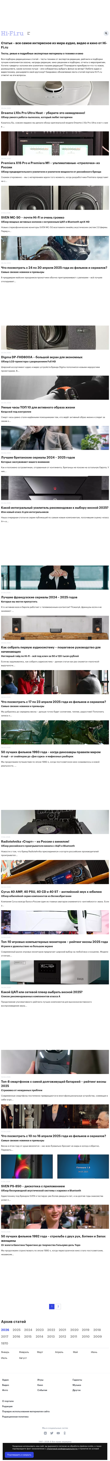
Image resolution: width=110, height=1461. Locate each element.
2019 (85, 1330)
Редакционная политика (15, 1417)
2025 (17, 1330)
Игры (40, 1380)
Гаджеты (77, 1380)
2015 (28, 1336)
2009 (97, 1336)
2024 (28, 1330)
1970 (4, 1343)
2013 (51, 1336)
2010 (86, 1336)
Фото (5, 1390)
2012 (62, 1336)
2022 (51, 1330)
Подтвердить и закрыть (19, 1455)
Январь (5, 1352)
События (42, 1390)
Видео (5, 1385)
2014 (39, 1336)
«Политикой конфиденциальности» (62, 1449)
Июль (4, 1358)
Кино (40, 1385)
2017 (4, 1336)
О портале (8, 1401)
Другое (77, 1390)
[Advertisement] (55, 305)
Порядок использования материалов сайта (26, 1411)
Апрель (59, 1352)
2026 (5, 1330)
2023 (40, 1330)
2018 (97, 1330)
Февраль (24, 1352)
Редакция (7, 1406)
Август (23, 1358)
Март (40, 1352)
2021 (62, 1330)
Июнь (94, 1352)
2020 (74, 1330)
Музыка (77, 1385)
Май (75, 1352)
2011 (73, 1336)
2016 (16, 1336)
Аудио (5, 1380)
